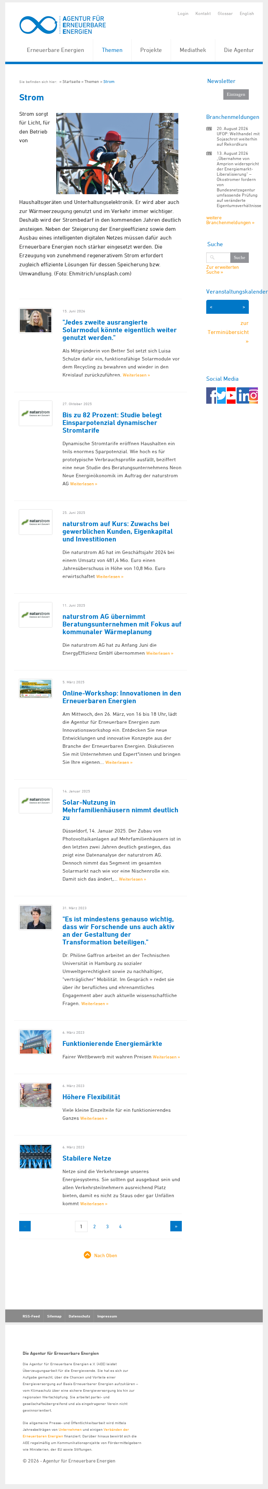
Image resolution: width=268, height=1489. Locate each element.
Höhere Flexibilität (91, 1097)
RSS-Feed (31, 1316)
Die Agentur (239, 49)
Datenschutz (79, 1316)
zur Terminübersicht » (228, 332)
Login (183, 13)
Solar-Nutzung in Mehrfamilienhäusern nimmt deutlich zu (120, 810)
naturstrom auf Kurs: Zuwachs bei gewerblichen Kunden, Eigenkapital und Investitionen (117, 531)
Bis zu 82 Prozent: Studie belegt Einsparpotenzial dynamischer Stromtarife (112, 422)
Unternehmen (70, 1429)
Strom (108, 81)
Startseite (71, 81)
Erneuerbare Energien (55, 49)
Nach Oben (105, 1255)
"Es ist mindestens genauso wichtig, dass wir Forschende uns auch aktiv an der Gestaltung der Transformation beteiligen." (118, 930)
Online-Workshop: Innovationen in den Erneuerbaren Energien (121, 697)
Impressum (107, 1316)
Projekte (151, 49)
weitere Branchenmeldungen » (230, 219)
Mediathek (193, 49)
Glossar (225, 13)
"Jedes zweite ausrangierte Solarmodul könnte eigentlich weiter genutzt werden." (119, 330)
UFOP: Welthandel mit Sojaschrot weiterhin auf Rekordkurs (238, 139)
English (247, 13)
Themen (112, 49)
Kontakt (203, 13)
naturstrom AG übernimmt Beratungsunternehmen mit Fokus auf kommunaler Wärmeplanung (121, 624)
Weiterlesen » (136, 375)
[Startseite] (62, 25)
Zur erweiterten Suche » (222, 269)
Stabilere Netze (86, 1158)
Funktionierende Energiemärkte (112, 1043)
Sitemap (54, 1316)
